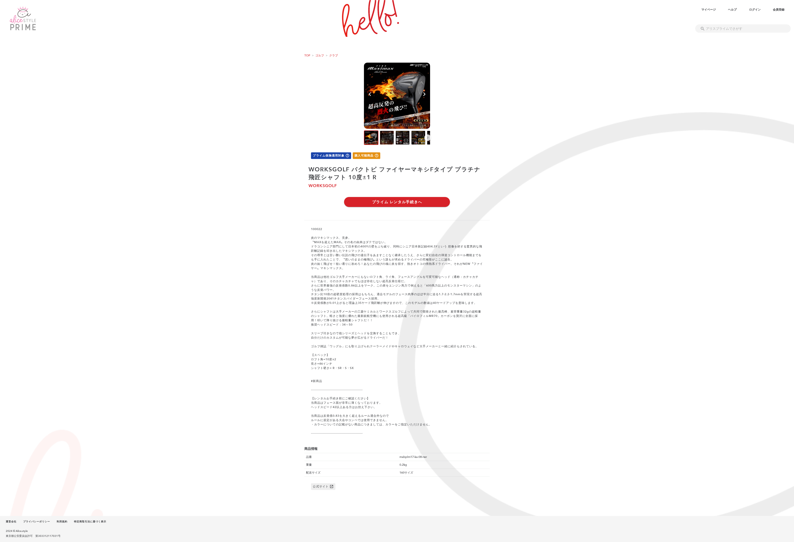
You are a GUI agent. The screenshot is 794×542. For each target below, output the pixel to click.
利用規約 (62, 521)
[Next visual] (424, 94)
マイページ (708, 10)
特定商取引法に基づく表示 (90, 521)
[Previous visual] (369, 94)
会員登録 (778, 10)
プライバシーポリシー (36, 521)
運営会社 (11, 521)
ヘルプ (732, 10)
